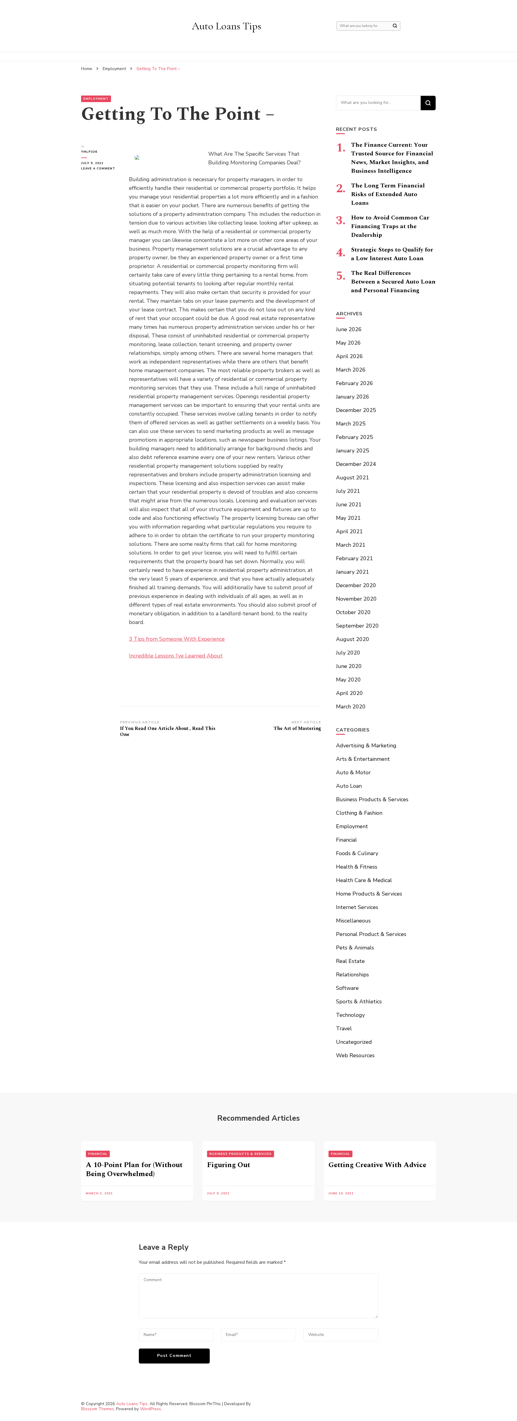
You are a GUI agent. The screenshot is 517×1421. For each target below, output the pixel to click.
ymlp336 (89, 152)
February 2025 (354, 437)
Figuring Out (228, 1165)
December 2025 (356, 410)
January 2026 (352, 396)
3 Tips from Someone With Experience (177, 639)
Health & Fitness (356, 866)
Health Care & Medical (364, 880)
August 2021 (352, 477)
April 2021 (349, 531)
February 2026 (354, 383)
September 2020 (357, 625)
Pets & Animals (355, 947)
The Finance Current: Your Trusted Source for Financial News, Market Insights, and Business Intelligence (392, 157)
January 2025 (352, 450)
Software (347, 988)
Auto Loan (349, 786)
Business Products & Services (372, 799)
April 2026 (349, 356)
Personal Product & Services (371, 934)
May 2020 (348, 679)
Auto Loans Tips (226, 25)
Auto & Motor (353, 772)
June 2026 (349, 329)
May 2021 (348, 518)
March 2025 (351, 423)
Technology (350, 1015)
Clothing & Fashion (359, 812)
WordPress (150, 1409)
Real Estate (350, 961)
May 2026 (348, 342)
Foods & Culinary (357, 853)
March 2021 (351, 545)
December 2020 (356, 585)
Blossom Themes (97, 1409)
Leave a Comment (100, 168)
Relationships (352, 974)
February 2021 (354, 558)
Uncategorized (354, 1042)
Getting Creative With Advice (377, 1165)
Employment (96, 99)
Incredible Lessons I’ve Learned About (176, 655)
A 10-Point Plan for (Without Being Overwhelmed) (134, 1169)
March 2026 (351, 369)
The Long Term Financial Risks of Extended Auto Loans (388, 194)
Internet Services (357, 907)
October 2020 (353, 612)
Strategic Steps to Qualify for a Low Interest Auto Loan (392, 254)
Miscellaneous (353, 920)
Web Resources (355, 1055)
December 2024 (356, 464)
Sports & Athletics (359, 1001)
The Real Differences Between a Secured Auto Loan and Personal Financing (393, 282)
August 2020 (352, 639)
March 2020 (351, 706)
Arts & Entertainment (363, 759)
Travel (344, 1028)
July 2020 (348, 652)
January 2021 (352, 571)
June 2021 (349, 504)
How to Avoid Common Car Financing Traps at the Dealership (390, 226)
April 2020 (349, 693)
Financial (346, 839)
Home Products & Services (369, 893)
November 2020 (356, 598)
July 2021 (348, 491)
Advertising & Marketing (366, 745)
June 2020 (349, 666)
